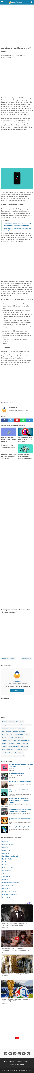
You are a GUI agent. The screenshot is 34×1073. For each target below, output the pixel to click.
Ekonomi (4, 721)
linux (25, 749)
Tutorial (4, 746)
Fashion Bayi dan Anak (9, 891)
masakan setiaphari (17, 753)
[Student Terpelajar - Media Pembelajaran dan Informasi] (17, 2)
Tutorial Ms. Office (14, 746)
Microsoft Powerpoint (19, 731)
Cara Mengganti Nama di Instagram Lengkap (16, 225)
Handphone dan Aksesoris (10, 856)
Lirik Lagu (5, 728)
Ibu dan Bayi (6, 888)
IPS (17, 721)
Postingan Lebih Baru (8, 658)
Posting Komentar (6, 57)
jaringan (19, 749)
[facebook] (4, 420)
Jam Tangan (6, 877)
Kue (30, 725)
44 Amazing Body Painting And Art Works (20, 827)
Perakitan (5, 734)
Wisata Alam (24, 746)
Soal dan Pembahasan (24, 740)
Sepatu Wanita (6, 871)
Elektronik (5, 847)
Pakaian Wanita (7, 865)
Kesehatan (16, 725)
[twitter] (11, 420)
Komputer (24, 725)
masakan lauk (6, 753)
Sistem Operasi (19, 737)
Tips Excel (25, 743)
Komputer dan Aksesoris (9, 894)
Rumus (4, 737)
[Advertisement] (17, 24)
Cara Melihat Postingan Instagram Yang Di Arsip (17, 223)
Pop (11, 734)
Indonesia (10, 403)
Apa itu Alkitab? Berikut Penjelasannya (20, 781)
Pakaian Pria (6, 850)
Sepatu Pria (5, 853)
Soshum (4, 743)
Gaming (11, 721)
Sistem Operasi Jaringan (9, 740)
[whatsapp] (23, 420)
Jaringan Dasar (6, 725)
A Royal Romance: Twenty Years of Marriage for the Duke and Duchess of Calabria (19, 800)
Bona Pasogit (17, 681)
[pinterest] (17, 420)
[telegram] (29, 420)
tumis (22, 756)
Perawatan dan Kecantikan (10, 882)
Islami (21, 721)
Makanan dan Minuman (9, 868)
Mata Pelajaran (6, 731)
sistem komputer (6, 756)
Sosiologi (11, 743)
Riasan (27, 734)
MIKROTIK (13, 728)
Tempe (18, 743)
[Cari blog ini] (32, 2)
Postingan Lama (26, 658)
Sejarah (11, 737)
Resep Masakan (18, 734)
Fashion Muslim (7, 859)
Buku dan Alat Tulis (8, 897)
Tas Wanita (5, 862)
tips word (16, 756)
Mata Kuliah (21, 728)
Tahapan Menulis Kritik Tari (16, 773)
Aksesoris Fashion (8, 844)
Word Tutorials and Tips (8, 749)
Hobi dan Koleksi (7, 885)
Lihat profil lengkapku (17, 690)
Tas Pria (4, 874)
